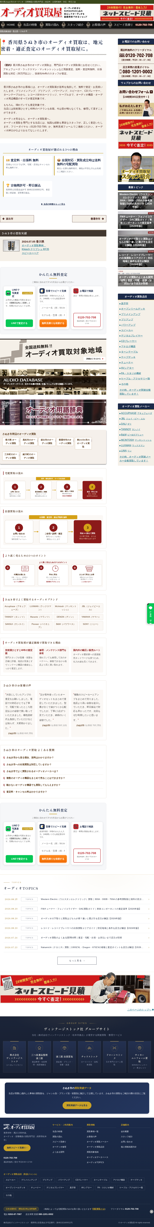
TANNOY (130, 429)
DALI (126, 424)
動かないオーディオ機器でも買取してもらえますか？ (33, 785)
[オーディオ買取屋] (43, 16)
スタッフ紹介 (127, 1136)
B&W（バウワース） (65, 624)
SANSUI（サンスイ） (15, 624)
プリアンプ (127, 319)
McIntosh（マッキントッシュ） (65, 608)
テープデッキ (128, 357)
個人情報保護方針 (129, 1147)
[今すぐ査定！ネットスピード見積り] (75, 1001)
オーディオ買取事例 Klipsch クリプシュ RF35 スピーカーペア (35, 249)
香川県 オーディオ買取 (10, 441)
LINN (126, 450)
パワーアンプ (128, 325)
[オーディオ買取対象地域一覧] (53, 351)
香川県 (15, 31)
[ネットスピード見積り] (136, 134)
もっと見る (77, 960)
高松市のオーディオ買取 (29, 441)
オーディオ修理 (59, 1147)
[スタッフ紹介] (136, 167)
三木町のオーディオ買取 (11, 456)
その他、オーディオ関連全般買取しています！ (135, 392)
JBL (133, 418)
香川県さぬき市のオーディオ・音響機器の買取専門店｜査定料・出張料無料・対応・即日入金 (38, 2)
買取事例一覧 (93, 1131)
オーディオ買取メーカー (97, 1142)
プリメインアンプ (130, 314)
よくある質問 (58, 1152)
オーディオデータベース (97, 1157)
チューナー (127, 362)
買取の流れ (57, 1136)
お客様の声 (92, 1136)
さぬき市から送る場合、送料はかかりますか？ (30, 757)
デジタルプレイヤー (132, 335)
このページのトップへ (139, 1009)
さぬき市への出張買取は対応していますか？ (29, 764)
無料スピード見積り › (17, 1148)
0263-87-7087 (15, 1214)
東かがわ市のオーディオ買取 (83, 443)
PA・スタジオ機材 (131, 373)
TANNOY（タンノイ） (15, 617)
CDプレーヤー (129, 341)
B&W (132, 434)
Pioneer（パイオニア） (40, 626)
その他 (124, 384)
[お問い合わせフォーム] (136, 92)
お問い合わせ (127, 1142)
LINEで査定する (19, 323)
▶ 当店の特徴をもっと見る (53, 204)
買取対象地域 (5, 31)
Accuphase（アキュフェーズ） (15, 608)
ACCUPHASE (136, 413)
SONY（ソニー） (91, 624)
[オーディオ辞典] (53, 412)
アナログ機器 (128, 346)
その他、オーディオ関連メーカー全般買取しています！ (135, 458)
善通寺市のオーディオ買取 (65, 441)
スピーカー (127, 330)
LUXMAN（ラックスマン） (40, 608)
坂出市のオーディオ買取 (47, 441)
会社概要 (125, 1131)
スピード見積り (59, 1142)
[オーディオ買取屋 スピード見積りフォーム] (127, 19)
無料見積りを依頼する (53, 323)
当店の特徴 (57, 1131)
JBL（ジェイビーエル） (91, 608)
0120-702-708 (87, 320)
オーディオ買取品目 (95, 1147)
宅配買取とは (98, 1209)
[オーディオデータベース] (53, 382)
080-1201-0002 (45, 1214)
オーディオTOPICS (95, 1162)
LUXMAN (133, 445)
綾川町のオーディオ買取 (29, 456)
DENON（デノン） (66, 617)
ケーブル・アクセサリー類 (135, 378)
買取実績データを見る (77, 1105)
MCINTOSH (136, 440)
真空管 (124, 303)
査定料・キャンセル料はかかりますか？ (26, 791)
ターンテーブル (129, 351)
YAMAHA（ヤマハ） (91, 617)
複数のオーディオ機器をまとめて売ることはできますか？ (35, 778)
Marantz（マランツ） (40, 617)
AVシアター (127, 368)
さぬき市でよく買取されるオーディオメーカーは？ (32, 771)
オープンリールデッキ (133, 309)
